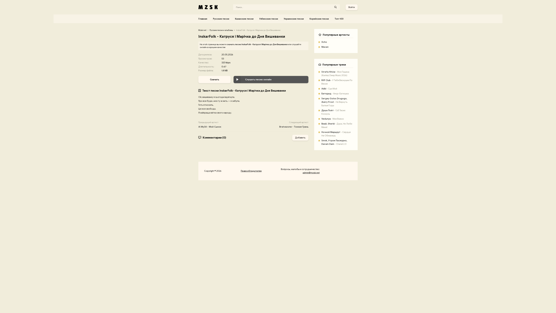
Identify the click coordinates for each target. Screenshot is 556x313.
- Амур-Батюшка (335, 93)
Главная (202, 19)
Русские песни (221, 19)
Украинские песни (294, 19)
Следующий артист (293, 124)
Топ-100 (339, 19)
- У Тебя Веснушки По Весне (336, 82)
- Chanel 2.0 (334, 142)
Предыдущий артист (209, 124)
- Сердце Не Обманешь (336, 134)
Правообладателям (251, 171)
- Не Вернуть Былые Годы (334, 102)
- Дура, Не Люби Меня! (336, 125)
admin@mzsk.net (311, 172)
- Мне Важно (332, 119)
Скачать (214, 79)
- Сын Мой (329, 88)
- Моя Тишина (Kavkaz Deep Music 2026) (335, 74)
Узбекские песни (268, 19)
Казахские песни (244, 19)
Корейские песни (319, 19)
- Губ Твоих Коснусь (333, 112)
